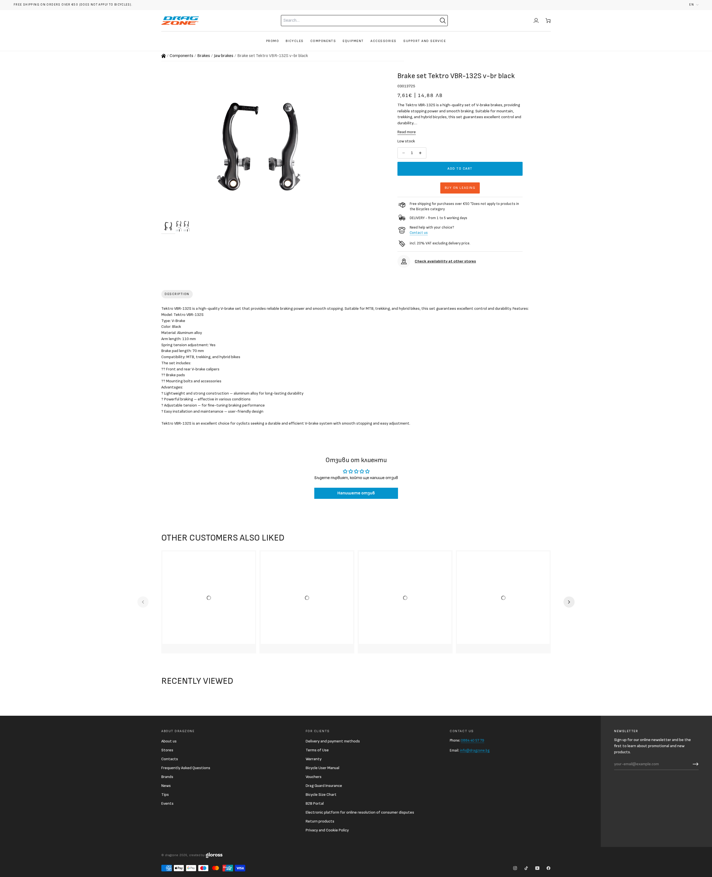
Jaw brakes (223, 55)
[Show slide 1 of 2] (168, 226)
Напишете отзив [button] (356, 493)
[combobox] (353, 20)
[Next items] (569, 602)
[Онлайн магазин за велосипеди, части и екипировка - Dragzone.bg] (163, 56)
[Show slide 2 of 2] (183, 226)
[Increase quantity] (420, 152)
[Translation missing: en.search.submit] (443, 21)
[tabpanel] (356, 367)
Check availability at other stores (445, 261)
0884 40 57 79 (472, 740)
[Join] (694, 764)
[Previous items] (143, 602)
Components (181, 55)
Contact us (419, 233)
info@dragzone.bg (475, 750)
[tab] (177, 294)
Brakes (203, 55)
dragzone (171, 855)
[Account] (536, 20)
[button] (694, 5)
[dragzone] (180, 20)
